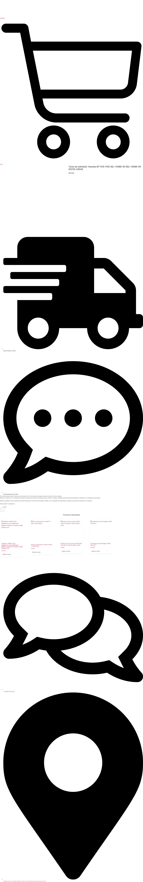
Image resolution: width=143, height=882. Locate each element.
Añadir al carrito (11, 509)
